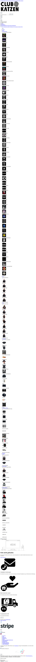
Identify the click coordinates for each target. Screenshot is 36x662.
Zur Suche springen (11, 0)
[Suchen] (10, 14)
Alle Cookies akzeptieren (16, 656)
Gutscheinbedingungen (5, 643)
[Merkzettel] (1, 19)
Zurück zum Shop (3, 557)
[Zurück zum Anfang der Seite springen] (1, 654)
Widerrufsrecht (4, 638)
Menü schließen (4, 539)
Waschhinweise (4, 641)
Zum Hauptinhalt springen (4, 0)
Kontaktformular (7, 619)
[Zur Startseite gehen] (9, 11)
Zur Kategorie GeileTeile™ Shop (7, 408)
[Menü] (1, 13)
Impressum (3, 635)
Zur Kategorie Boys (5, 277)
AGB (3, 636)
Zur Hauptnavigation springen (18, 0)
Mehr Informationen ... (29, 655)
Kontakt (3, 639)
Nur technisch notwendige (4, 656)
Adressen (10, 25)
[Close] (0, 659)
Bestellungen (14, 25)
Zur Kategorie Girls (5, 303)
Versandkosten (16, 645)
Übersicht (1, 25)
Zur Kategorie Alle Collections (6, 32)
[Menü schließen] (2, 278)
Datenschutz (4, 637)
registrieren (3, 24)
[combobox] (4, 14)
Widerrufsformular (5, 640)
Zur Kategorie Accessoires (6, 339)
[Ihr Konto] (1, 20)
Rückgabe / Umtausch (5, 642)
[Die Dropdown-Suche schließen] (12, 14)
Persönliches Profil (6, 25)
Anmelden (1, 23)
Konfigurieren (10, 656)
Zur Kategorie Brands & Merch (7, 488)
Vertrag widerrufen (3, 620)
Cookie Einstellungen (5, 644)
